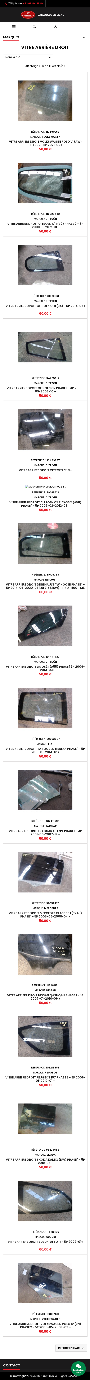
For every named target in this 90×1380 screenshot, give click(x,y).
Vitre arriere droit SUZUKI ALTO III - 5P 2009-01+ (45, 1242)
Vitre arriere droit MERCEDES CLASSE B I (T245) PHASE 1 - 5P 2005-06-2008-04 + (45, 915)
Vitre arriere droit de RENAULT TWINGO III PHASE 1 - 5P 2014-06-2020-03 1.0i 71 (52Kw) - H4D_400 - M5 (45, 586)
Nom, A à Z (28, 57)
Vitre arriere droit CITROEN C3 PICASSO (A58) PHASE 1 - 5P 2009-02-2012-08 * (45, 504)
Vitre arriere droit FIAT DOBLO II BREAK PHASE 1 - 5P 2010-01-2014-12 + (45, 750)
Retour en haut (71, 1348)
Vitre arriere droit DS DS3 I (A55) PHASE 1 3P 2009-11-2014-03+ (45, 668)
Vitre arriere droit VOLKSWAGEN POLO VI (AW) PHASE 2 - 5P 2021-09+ (45, 143)
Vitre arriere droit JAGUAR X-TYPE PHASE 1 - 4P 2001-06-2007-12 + (45, 832)
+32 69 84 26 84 (33, 3)
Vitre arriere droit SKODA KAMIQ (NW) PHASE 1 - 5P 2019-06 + (45, 1161)
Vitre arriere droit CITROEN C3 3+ (45, 470)
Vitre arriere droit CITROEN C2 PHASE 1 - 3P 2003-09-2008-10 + (45, 389)
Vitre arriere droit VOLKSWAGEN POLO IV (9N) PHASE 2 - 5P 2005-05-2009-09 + (45, 1325)
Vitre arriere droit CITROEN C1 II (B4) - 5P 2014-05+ (45, 306)
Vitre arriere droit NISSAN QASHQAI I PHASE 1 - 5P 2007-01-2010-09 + (45, 997)
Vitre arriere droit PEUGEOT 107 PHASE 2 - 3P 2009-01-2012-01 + (45, 1079)
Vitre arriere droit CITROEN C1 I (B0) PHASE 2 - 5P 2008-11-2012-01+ (45, 225)
